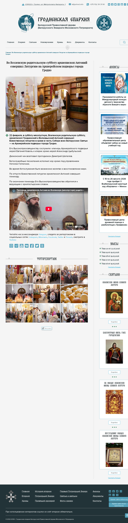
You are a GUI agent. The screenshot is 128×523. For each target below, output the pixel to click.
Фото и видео (48, 328)
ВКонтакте (43, 237)
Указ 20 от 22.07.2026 (111, 248)
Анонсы (96, 491)
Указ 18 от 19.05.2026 (110, 256)
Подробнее (114, 322)
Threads (69, 237)
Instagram (33, 237)
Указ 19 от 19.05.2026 (110, 252)
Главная (26, 491)
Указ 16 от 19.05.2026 (110, 263)
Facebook (52, 237)
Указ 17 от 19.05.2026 (110, 259)
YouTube (12, 240)
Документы (98, 496)
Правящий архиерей (45, 501)
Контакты (97, 501)
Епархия (26, 496)
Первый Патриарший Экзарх (73, 491)
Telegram (42, 234)
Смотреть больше (114, 236)
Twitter (60, 237)
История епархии (43, 491)
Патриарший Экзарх (44, 496)
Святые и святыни (68, 496)
